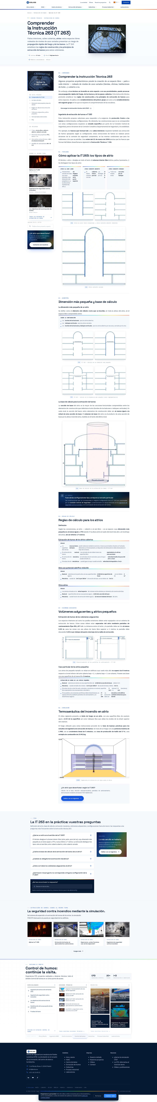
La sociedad (83, 2)
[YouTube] (33, 1077)
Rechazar (98, 1096)
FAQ (31, 120)
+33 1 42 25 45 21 (34, 1072)
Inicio (29, 12)
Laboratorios (116, 1036)
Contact (93, 1065)
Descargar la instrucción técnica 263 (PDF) (75, 108)
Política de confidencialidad (120, 1091)
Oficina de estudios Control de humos (39, 1030)
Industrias (91, 1036)
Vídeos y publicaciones (122, 1067)
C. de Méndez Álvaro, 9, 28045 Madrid (40, 1066)
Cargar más (77, 951)
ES (117, 2)
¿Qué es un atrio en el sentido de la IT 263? (49, 835)
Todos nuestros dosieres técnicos (71, 1031)
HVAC (68, 1060)
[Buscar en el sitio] (109, 2)
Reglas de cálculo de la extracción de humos (39, 108)
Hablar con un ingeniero (71, 798)
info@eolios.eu (33, 1069)
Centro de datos (67, 1036)
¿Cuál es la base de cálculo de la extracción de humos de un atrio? (57, 852)
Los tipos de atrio (35, 100)
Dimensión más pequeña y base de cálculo (40, 104)
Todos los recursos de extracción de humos (36, 217)
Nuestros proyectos (100, 2)
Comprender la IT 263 (36, 97)
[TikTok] (37, 1077)
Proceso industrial (103, 1036)
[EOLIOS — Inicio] (31, 2)
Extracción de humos (40, 12)
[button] (41, 985)
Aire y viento (70, 1057)
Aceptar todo (110, 1096)
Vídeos (91, 2)
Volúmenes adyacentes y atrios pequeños (39, 113)
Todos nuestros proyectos (99, 1031)
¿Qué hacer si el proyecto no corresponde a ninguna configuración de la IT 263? (60, 874)
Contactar (126, 2)
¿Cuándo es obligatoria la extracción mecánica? (51, 859)
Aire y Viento (43, 1036)
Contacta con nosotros (40, 245)
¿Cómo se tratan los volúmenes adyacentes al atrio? (52, 866)
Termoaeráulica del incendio (38, 117)
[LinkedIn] (28, 1077)
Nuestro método (95, 1057)
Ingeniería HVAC (54, 1036)
